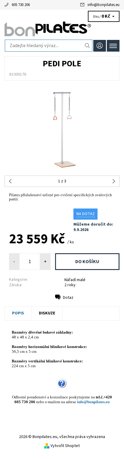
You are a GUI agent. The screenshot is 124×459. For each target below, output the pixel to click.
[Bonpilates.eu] (62, 29)
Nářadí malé (74, 280)
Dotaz (68, 298)
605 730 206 (21, 5)
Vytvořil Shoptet (65, 446)
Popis (18, 313)
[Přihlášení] (99, 46)
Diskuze (47, 313)
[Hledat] (87, 46)
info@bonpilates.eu (103, 5)
